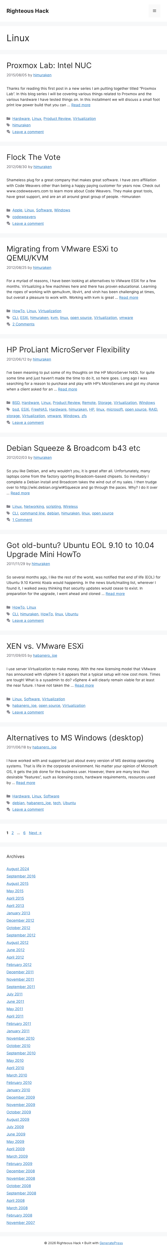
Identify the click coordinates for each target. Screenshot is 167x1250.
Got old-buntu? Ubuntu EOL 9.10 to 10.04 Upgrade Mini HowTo (80, 550)
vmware (126, 317)
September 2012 (21, 935)
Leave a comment (28, 132)
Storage (105, 402)
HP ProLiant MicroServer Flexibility (68, 349)
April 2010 (15, 1068)
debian (53, 513)
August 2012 (17, 942)
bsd (15, 409)
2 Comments (23, 324)
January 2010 (18, 1090)
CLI (15, 317)
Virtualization (84, 118)
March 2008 (17, 1208)
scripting (53, 506)
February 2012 (19, 964)
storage (13, 416)
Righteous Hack (28, 11)
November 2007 (21, 1223)
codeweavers (24, 217)
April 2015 (15, 898)
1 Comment (22, 520)
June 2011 (15, 1001)
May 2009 (15, 1141)
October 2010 (18, 1046)
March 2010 (17, 1075)
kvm (54, 317)
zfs (84, 416)
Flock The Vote (33, 157)
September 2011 (21, 987)
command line (32, 513)
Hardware (21, 118)
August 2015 (17, 883)
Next (35, 833)
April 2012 (15, 957)
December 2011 (20, 972)
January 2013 (18, 913)
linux (64, 317)
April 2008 (16, 1200)
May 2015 (15, 891)
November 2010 (21, 1038)
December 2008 (21, 1171)
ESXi (24, 317)
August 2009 (18, 1119)
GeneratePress (111, 1243)
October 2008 (19, 1186)
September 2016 (21, 876)
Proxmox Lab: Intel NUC (49, 65)
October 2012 (18, 928)
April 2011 (15, 1016)
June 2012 (16, 950)
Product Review (57, 118)
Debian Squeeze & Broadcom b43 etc (73, 448)
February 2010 (19, 1082)
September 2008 (21, 1193)
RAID (153, 409)
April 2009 (16, 1149)
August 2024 (18, 869)
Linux (36, 118)
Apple (17, 210)
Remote (89, 402)
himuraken (21, 125)
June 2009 (16, 1134)
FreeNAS (39, 409)
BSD (16, 402)
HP (91, 409)
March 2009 (17, 1156)
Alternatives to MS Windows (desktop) (75, 737)
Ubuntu (71, 614)
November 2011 (20, 979)
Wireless (70, 506)
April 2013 (15, 906)
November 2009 (21, 1105)
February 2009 (19, 1164)
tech (57, 803)
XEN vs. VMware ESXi (45, 645)
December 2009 (21, 1097)
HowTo (18, 311)
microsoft (115, 409)
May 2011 (15, 1009)
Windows (62, 210)
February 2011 (19, 1023)
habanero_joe (24, 705)
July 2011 (15, 994)
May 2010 (15, 1060)
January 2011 (18, 1031)
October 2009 (19, 1112)
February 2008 (19, 1215)
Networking (34, 506)
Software (44, 210)
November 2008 (21, 1178)
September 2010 (21, 1053)
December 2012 (20, 920)
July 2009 (15, 1127)
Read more (80, 105)
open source (81, 317)
